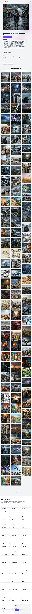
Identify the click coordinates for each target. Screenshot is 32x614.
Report (10, 52)
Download (11, 63)
